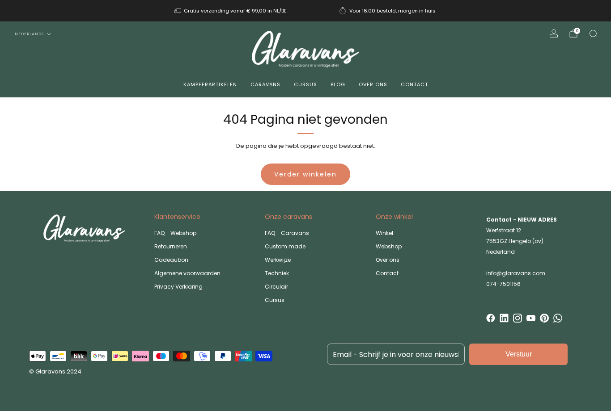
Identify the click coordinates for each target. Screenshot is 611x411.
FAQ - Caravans (287, 233)
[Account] (553, 33)
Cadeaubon (171, 260)
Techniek (277, 273)
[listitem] (231, 10)
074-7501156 (503, 284)
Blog (338, 84)
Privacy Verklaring (178, 286)
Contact (414, 84)
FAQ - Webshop (175, 233)
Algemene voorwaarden (187, 273)
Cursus (305, 84)
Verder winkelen (305, 174)
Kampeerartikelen (210, 84)
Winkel (384, 233)
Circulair (276, 286)
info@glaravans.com (515, 273)
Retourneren (170, 246)
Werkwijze (278, 260)
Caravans (265, 84)
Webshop (389, 246)
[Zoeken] (593, 33)
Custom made (285, 246)
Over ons (373, 84)
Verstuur (518, 354)
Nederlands (29, 34)
